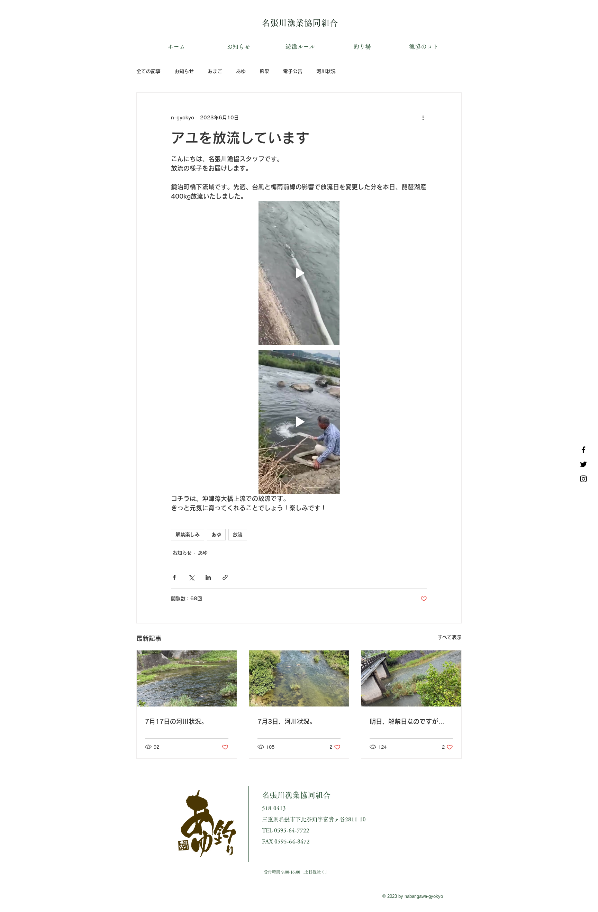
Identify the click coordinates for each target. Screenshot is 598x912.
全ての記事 (148, 71)
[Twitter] (583, 464)
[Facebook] (583, 449)
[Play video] (299, 273)
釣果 (264, 71)
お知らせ (184, 71)
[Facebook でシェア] (174, 577)
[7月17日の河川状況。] (187, 678)
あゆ (241, 71)
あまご (215, 71)
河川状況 (326, 71)
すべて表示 (449, 637)
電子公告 (292, 71)
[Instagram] (583, 478)
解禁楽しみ (187, 534)
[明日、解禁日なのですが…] (411, 678)
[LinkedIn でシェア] (208, 577)
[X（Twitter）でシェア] (191, 577)
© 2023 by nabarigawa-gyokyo (412, 896)
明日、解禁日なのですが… (407, 721)
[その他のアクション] (423, 117)
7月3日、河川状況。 (286, 721)
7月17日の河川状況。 (176, 721)
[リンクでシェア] (225, 577)
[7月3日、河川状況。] (299, 678)
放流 (238, 534)
